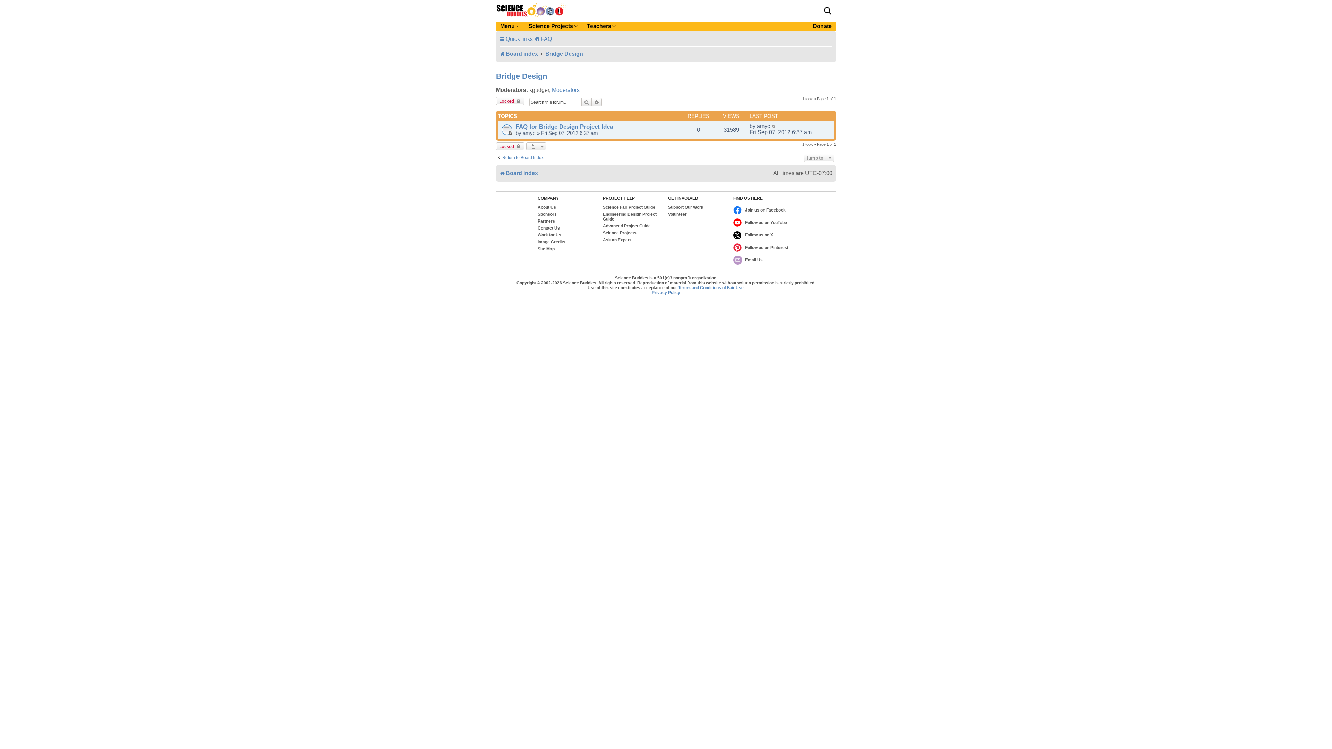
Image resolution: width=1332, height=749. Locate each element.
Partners (546, 221)
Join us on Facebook (765, 210)
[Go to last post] (773, 126)
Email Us (754, 260)
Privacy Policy (666, 292)
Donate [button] (822, 26)
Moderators (566, 90)
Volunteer (677, 214)
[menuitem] (543, 39)
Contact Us (549, 228)
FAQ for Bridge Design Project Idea (564, 126)
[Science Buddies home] (532, 10)
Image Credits (551, 242)
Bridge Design (521, 76)
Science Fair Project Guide (629, 207)
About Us (547, 207)
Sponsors (547, 214)
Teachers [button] (599, 26)
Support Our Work (685, 207)
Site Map (546, 249)
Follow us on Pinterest (766, 247)
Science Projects (620, 233)
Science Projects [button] (551, 26)
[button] (827, 11)
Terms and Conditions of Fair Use (711, 287)
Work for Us (549, 235)
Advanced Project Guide (627, 226)
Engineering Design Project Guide (630, 217)
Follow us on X (759, 235)
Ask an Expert (617, 240)
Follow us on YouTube (766, 222)
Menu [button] (507, 26)
